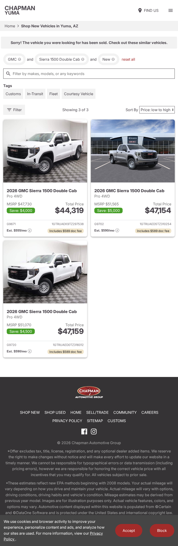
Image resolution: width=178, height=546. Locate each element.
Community (125, 412)
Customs (117, 420)
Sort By (132, 109)
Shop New (30, 412)
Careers (149, 412)
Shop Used (55, 412)
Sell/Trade (97, 412)
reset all (128, 59)
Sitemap (95, 420)
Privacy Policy (67, 420)
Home (10, 26)
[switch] (170, 10)
